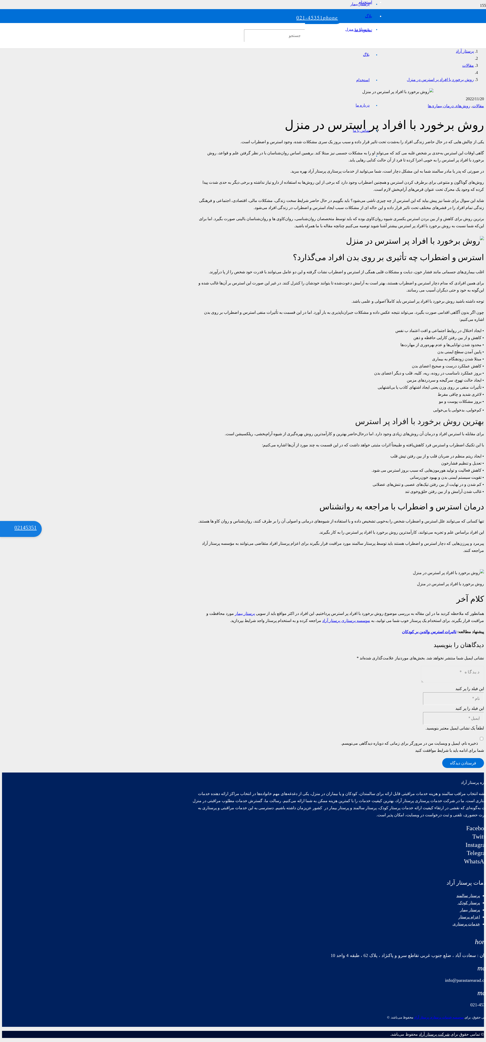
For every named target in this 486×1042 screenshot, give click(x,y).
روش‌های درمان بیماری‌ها (449, 106)
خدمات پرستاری (466, 924)
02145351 (25, 528)
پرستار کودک (468, 903)
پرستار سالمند (468, 895)
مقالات (478, 106)
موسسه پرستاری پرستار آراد (346, 620)
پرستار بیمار (245, 613)
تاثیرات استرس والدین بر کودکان (429, 632)
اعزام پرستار (469, 917)
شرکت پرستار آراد (434, 1034)
